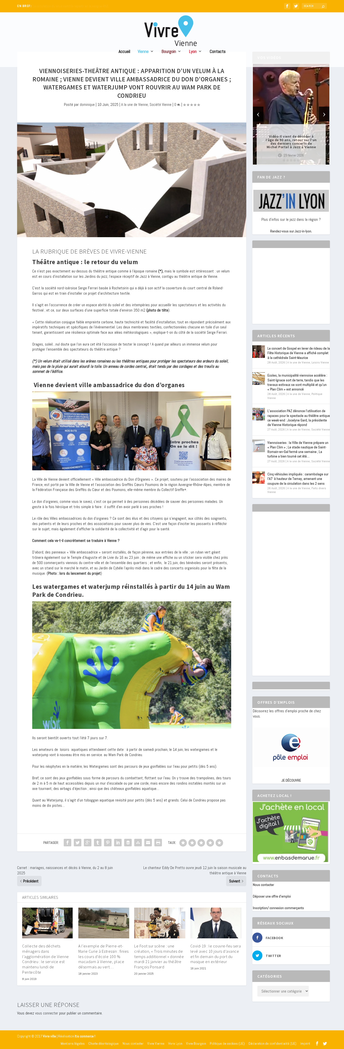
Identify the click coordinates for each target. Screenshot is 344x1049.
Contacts (218, 51)
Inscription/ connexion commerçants (278, 908)
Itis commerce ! (85, 1036)
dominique (87, 104)
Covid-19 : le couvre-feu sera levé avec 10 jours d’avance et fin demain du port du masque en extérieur (215, 953)
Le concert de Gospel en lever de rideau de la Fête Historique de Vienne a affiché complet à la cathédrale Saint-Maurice (298, 353)
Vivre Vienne (155, 1043)
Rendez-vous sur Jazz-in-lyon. (291, 231)
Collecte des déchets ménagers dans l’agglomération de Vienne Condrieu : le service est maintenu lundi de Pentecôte (45, 959)
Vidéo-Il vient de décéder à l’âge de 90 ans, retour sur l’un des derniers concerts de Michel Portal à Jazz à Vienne (291, 141)
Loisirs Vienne (320, 362)
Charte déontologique (103, 1043)
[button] (284, 160)
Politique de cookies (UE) (227, 1043)
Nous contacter (263, 884)
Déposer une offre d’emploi (272, 896)
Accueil (124, 51)
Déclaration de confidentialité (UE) (272, 1043)
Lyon (193, 51)
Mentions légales (73, 1043)
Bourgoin (169, 51)
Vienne (143, 51)
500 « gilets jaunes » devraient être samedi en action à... (71, 6)
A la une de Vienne (134, 104)
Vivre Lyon (175, 1043)
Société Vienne (160, 104)
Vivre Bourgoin (196, 1043)
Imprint (305, 1043)
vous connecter (46, 1013)
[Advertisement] (290, 290)
